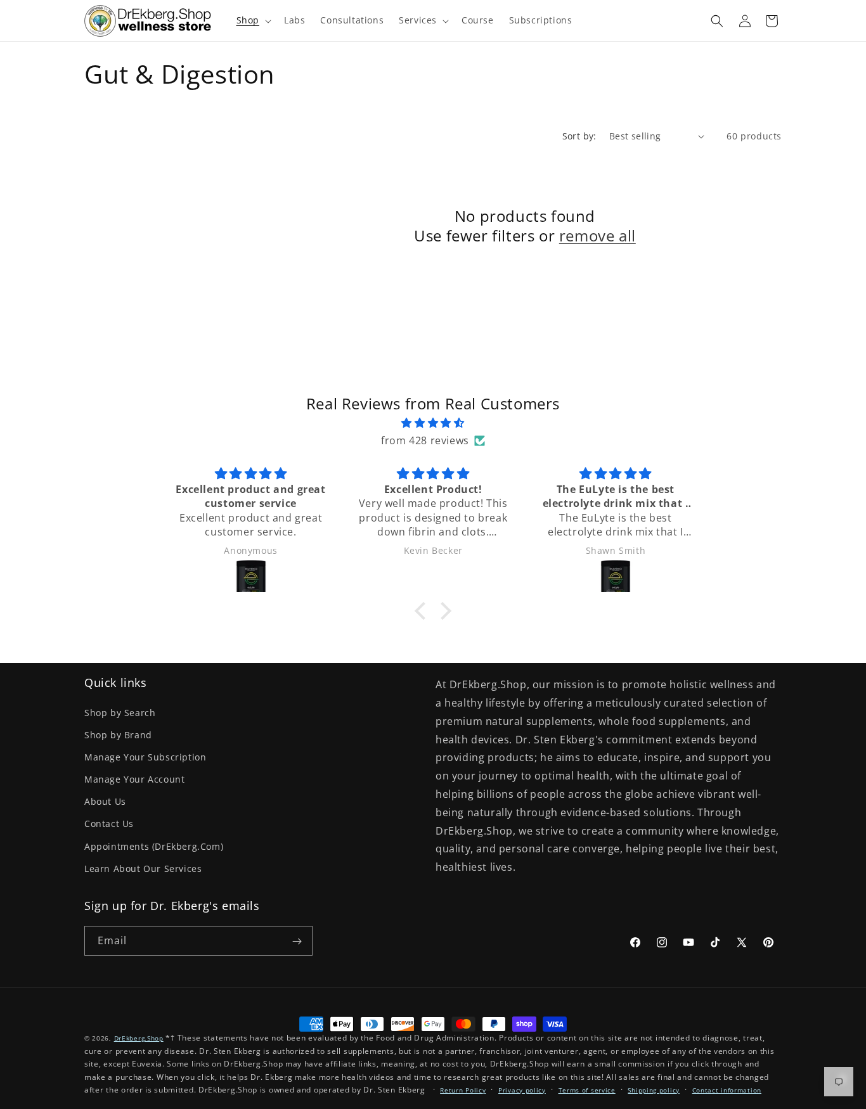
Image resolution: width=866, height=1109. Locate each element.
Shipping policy (654, 1090)
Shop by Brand (118, 735)
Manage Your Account (134, 779)
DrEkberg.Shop (139, 1038)
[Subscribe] (296, 941)
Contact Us (109, 823)
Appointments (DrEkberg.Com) (153, 846)
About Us (105, 801)
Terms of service (587, 1090)
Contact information (726, 1090)
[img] (433, 423)
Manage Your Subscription (145, 757)
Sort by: (579, 136)
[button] (252, 20)
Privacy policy (522, 1090)
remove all (597, 235)
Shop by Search (119, 713)
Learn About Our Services (143, 868)
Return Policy (463, 1090)
